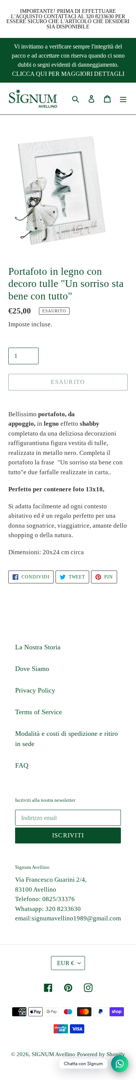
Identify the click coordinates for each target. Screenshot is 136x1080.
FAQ (21, 765)
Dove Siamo (32, 668)
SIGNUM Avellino (53, 1054)
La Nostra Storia (37, 647)
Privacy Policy (35, 690)
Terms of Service (38, 712)
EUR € (65, 963)
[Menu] (123, 99)
